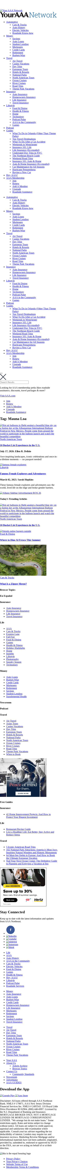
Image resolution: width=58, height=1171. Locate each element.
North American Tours (23, 77)
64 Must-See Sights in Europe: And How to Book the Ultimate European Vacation (30, 856)
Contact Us (11, 1071)
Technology (18, 116)
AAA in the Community (24, 122)
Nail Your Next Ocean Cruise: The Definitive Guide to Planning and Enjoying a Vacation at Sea (31, 862)
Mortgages (17, 47)
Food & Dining (19, 108)
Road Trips (17, 86)
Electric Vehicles (20, 30)
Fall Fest (10, 637)
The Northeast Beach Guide (26, 155)
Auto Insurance (19, 94)
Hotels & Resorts (20, 72)
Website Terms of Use (17, 1164)
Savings (16, 38)
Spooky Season (13, 662)
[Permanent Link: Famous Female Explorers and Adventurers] (13, 464)
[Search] (1, 373)
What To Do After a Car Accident (28, 141)
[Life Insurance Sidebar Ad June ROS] (23, 796)
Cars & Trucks (19, 24)
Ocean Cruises (19, 80)
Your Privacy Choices (17, 1161)
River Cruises (19, 83)
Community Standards (23, 1074)
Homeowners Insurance (24, 97)
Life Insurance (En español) (25, 150)
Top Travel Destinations (24, 139)
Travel (9, 58)
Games (15, 125)
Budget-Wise (18, 55)
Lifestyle (10, 105)
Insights (10, 653)
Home (15, 114)
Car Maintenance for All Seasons (28, 166)
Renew (15, 183)
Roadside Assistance (22, 192)
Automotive (12, 22)
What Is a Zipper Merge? (13, 583)
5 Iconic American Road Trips (21, 847)
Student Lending (20, 44)
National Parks (19, 75)
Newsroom (11, 1077)
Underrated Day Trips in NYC (27, 153)
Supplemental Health (16, 696)
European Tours (20, 69)
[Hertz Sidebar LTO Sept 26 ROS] (23, 905)
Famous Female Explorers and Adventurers (23, 473)
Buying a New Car (21, 172)
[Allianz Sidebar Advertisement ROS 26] (20, 493)
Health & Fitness (20, 111)
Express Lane (12, 634)
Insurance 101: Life (21, 147)
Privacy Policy (13, 1158)
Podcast (10, 127)
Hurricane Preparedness (24, 169)
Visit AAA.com (7, 395)
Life (8, 952)
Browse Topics (19, 1068)
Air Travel (17, 61)
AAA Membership (15, 178)
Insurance (11, 91)
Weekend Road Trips (22, 158)
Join (14, 180)
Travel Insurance (20, 102)
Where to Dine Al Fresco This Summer (20, 540)
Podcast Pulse (19, 119)
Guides (9, 130)
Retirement (17, 52)
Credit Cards (18, 49)
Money (9, 36)
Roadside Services (15, 986)
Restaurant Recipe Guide (18, 829)
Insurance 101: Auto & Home (26, 161)
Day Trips (17, 66)
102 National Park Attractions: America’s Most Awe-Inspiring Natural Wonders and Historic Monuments (32, 851)
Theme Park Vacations (23, 88)
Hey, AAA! (12, 175)
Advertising (12, 1079)
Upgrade (16, 189)
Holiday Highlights (15, 648)
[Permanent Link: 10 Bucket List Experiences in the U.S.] (29, 436)
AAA (9, 628)
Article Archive (19, 1066)
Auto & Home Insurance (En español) (30, 164)
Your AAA (11, 1060)
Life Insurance (19, 100)
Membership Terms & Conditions (22, 1167)
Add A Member (20, 186)
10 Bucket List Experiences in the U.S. (20, 445)
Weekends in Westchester (24, 144)
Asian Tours (12, 723)
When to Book (13, 754)
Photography (12, 659)
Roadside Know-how (22, 33)
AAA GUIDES (13, 1082)
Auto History (18, 27)
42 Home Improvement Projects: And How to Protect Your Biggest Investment (28, 815)
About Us (11, 1063)
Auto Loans (18, 41)
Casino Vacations (20, 63)
